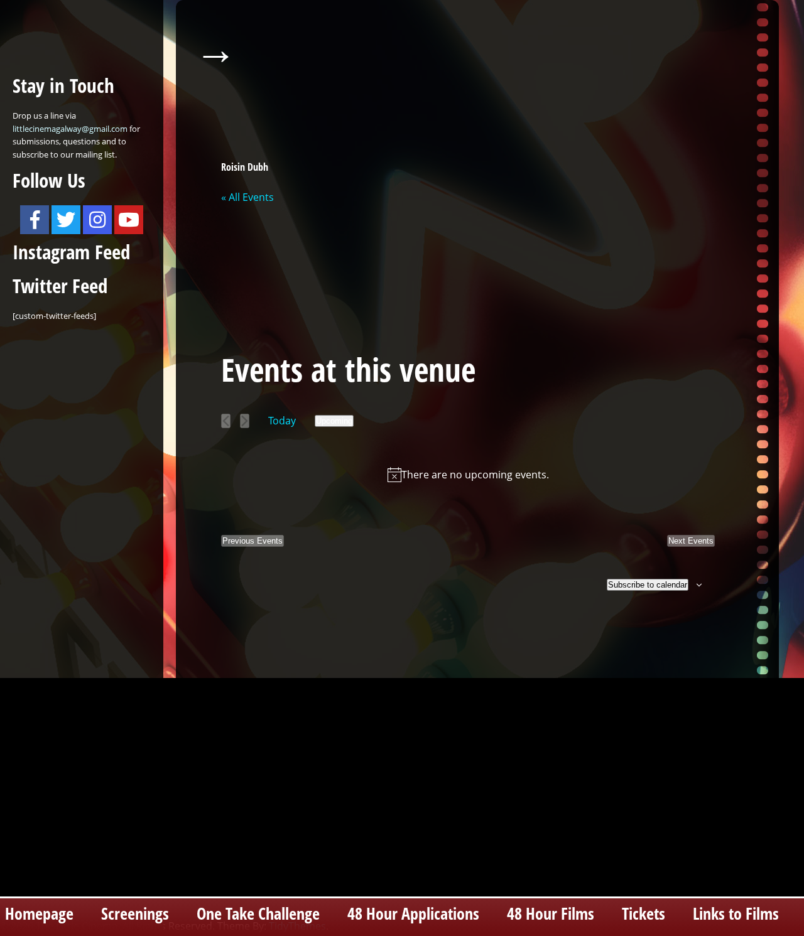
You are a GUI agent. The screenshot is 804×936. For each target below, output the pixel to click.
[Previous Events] (226, 421)
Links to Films (736, 914)
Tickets (643, 914)
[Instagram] (97, 219)
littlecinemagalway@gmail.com (70, 128)
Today (282, 421)
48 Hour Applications (413, 914)
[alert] (468, 475)
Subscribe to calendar (647, 584)
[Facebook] (34, 219)
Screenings (135, 914)
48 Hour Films (550, 914)
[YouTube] (128, 219)
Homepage (39, 914)
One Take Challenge (258, 914)
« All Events (247, 197)
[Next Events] (244, 421)
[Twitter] (66, 219)
